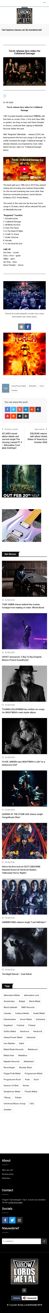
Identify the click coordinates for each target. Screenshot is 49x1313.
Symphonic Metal (12, 1091)
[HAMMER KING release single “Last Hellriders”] (24, 896)
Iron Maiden (9, 1043)
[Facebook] (28, 327)
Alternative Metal (12, 995)
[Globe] (21, 327)
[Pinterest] (7, 416)
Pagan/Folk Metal (12, 1073)
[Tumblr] (38, 409)
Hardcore (24, 1031)
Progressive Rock (12, 1079)
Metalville (32, 386)
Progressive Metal (33, 1073)
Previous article (11, 429)
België (22, 1001)
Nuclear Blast (25, 1067)
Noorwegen (9, 1067)
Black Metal (34, 1001)
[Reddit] (14, 416)
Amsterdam (9, 1001)
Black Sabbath (10, 1007)
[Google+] (20, 409)
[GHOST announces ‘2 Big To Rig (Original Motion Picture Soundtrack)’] (24, 631)
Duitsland (40, 1019)
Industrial (31, 1037)
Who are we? (7, 1170)
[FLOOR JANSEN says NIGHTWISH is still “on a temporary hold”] (24, 736)
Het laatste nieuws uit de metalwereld (22, 30)
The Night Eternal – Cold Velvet (17, 974)
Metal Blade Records (14, 1049)
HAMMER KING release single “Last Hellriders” (24, 922)
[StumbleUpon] (32, 409)
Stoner (26, 1085)
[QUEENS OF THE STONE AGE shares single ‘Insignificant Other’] (24, 788)
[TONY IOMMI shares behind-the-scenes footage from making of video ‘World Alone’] (24, 579)
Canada (7, 1013)
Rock (36, 1079)
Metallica (22, 1055)
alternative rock (31, 995)
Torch (41, 386)
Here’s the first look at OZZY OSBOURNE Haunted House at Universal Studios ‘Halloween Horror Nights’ (21, 869)
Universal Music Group (14, 1103)
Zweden (14, 390)
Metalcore (33, 1049)
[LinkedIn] (26, 409)
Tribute (18, 1097)
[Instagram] (19, 1220)
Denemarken (10, 1019)
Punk (27, 1079)
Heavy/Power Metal (18, 386)
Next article (39, 429)
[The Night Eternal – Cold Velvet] (24, 947)
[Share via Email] (20, 416)
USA (32, 1103)
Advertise (6, 1178)
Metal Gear (9, 1055)
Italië (21, 1043)
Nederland (29, 1061)
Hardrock (37, 1031)
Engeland (8, 1025)
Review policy (8, 1174)
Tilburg (7, 1097)
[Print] (26, 416)
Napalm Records (12, 1061)
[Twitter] (12, 1220)
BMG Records (28, 1007)
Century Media (22, 1013)
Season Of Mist (11, 1085)
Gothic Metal (10, 1031)
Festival (20, 1025)
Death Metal (39, 1013)
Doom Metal (26, 1019)
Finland (31, 1025)
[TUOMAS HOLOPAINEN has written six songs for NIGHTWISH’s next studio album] (24, 684)
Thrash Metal (30, 1091)
